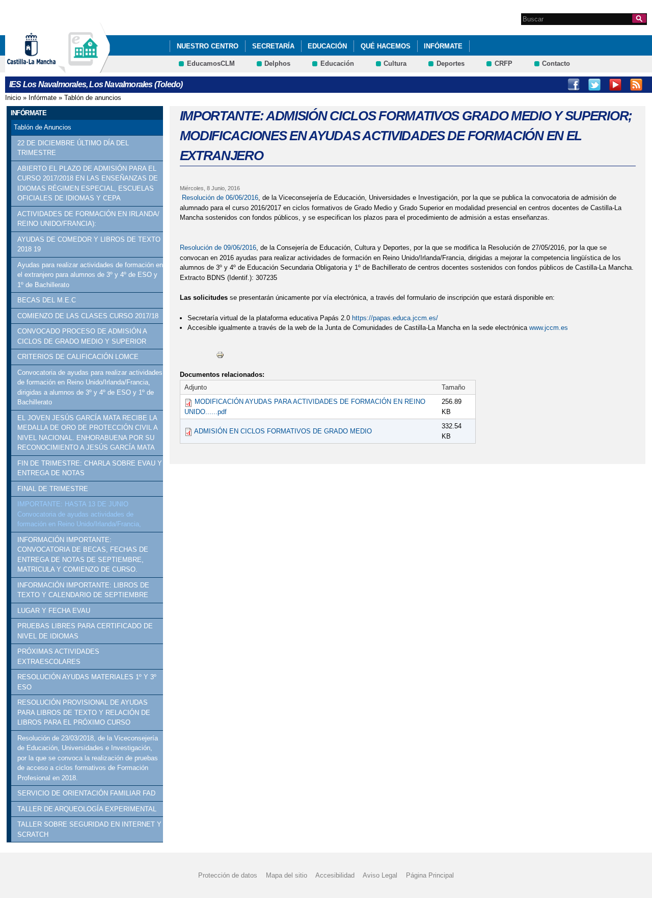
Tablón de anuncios (92, 97)
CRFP (503, 63)
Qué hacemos (386, 46)
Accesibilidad (335, 875)
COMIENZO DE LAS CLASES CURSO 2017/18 (87, 316)
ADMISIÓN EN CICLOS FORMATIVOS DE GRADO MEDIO (283, 431)
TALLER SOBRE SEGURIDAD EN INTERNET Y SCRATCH (89, 829)
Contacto (556, 63)
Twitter (594, 85)
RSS (636, 85)
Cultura (395, 63)
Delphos (277, 63)
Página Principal (430, 875)
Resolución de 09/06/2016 (218, 247)
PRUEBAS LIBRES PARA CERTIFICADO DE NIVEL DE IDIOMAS (85, 631)
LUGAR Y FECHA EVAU (53, 610)
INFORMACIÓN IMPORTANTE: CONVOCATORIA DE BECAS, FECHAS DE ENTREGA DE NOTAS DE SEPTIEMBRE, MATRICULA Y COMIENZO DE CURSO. (82, 555)
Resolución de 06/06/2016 (220, 197)
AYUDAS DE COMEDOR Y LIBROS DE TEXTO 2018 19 (88, 244)
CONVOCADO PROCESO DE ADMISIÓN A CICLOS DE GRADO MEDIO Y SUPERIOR (82, 336)
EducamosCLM (211, 63)
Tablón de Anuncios (42, 127)
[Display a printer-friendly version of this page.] (220, 354)
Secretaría (273, 46)
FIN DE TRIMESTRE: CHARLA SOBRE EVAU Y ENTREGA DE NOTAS (89, 468)
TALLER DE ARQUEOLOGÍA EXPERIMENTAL (86, 809)
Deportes (451, 63)
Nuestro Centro (207, 46)
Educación (327, 46)
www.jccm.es (548, 327)
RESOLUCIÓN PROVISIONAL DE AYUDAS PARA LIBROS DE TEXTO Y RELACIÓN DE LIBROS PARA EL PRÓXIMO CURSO (83, 712)
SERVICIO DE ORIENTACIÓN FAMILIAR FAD (86, 793)
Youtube (615, 85)
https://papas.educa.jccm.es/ (395, 318)
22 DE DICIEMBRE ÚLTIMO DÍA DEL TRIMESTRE (73, 148)
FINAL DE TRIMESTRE (52, 489)
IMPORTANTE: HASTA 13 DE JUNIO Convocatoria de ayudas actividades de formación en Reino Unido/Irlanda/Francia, (79, 514)
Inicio (13, 97)
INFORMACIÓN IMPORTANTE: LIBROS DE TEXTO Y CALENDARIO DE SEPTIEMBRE (83, 590)
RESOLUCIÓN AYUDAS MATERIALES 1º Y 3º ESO (86, 682)
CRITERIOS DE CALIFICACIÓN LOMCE (78, 357)
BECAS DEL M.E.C (46, 300)
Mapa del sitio (286, 875)
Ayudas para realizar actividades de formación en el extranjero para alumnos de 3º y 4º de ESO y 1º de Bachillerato (90, 275)
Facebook (573, 85)
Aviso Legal (380, 875)
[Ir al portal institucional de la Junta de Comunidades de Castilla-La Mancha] (44, 68)
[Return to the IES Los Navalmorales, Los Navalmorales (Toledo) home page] (84, 68)
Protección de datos (227, 875)
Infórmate (443, 46)
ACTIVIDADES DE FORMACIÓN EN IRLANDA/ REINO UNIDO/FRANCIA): (88, 219)
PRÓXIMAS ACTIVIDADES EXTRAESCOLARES (58, 656)
